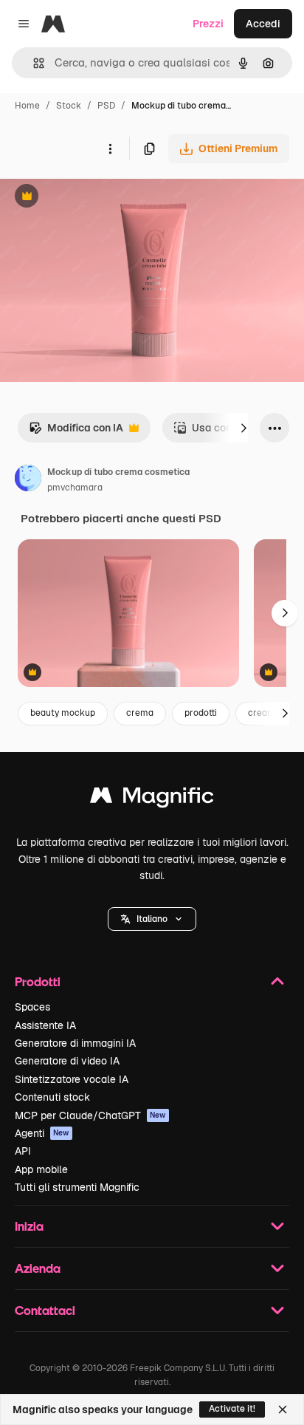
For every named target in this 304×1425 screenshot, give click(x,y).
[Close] (282, 1409)
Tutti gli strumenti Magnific (77, 1187)
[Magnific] (152, 798)
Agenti (42, 1133)
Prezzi (208, 23)
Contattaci (45, 1310)
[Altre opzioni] (110, 148)
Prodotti (38, 981)
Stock (68, 106)
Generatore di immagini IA (75, 1043)
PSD (106, 106)
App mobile (41, 1169)
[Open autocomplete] (33, 63)
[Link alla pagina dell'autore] (28, 480)
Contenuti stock (52, 1097)
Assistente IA (45, 1025)
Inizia (29, 1226)
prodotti (200, 713)
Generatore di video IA (67, 1060)
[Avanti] (243, 427)
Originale (97, 198)
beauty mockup (62, 713)
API (23, 1151)
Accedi (263, 23)
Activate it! (232, 1409)
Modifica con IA (76, 431)
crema (139, 713)
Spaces (32, 1007)
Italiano (152, 919)
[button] (152, 919)
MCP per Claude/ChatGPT (90, 1115)
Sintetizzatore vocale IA (71, 1079)
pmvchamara (75, 487)
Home (27, 106)
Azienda (38, 1268)
